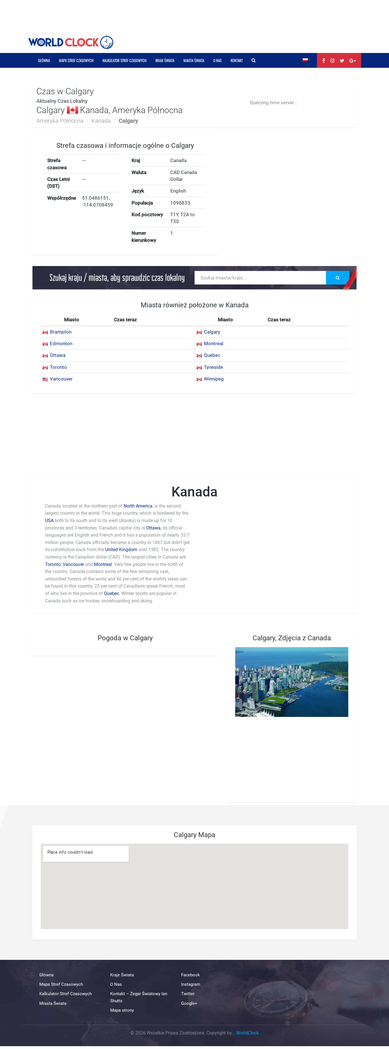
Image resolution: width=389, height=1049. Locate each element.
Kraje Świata (164, 60)
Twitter (188, 993)
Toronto (58, 367)
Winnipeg (214, 379)
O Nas (217, 60)
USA (49, 520)
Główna (44, 60)
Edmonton (61, 343)
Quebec (212, 355)
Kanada (101, 120)
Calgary (212, 332)
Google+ (189, 1003)
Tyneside (213, 367)
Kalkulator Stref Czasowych (124, 60)
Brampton (60, 332)
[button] (307, 60)
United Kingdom (121, 549)
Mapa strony (122, 1010)
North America (138, 506)
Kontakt (237, 60)
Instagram (190, 984)
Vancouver (61, 379)
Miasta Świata (193, 60)
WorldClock (247, 1033)
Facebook (190, 975)
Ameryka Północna (59, 120)
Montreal (213, 343)
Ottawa (57, 355)
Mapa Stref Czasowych (76, 60)
